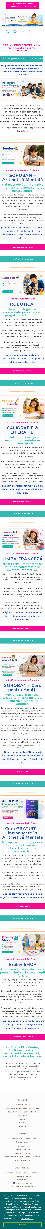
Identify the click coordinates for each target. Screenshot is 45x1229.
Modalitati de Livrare (22, 1153)
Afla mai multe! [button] (27, 1219)
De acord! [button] (23, 1225)
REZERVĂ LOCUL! (23, 771)
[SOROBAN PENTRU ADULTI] (22, 676)
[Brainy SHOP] (22, 955)
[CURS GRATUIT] (22, 819)
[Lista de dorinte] (15, 31)
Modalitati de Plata (22, 1149)
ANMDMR (22, 1123)
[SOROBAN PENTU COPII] (22, 166)
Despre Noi (22, 1146)
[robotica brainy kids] (22, 295)
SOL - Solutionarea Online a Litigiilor (22, 1112)
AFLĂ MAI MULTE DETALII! (23, 259)
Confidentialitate (22, 1160)
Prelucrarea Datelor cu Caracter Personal (22, 1157)
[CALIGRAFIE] (22, 418)
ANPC (22, 1119)
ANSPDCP (22, 1126)
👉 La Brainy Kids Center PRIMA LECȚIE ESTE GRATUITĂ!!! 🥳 (22, 5)
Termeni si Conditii (22, 1104)
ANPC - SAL (22, 1115)
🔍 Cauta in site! (22, 1142)
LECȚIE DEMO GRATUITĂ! (23, 247)
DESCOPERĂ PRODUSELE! (23, 1037)
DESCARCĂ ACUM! (23, 906)
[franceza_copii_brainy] (22, 549)
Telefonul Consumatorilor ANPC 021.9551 (22, 1108)
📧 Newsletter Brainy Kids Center (22, 1138)
